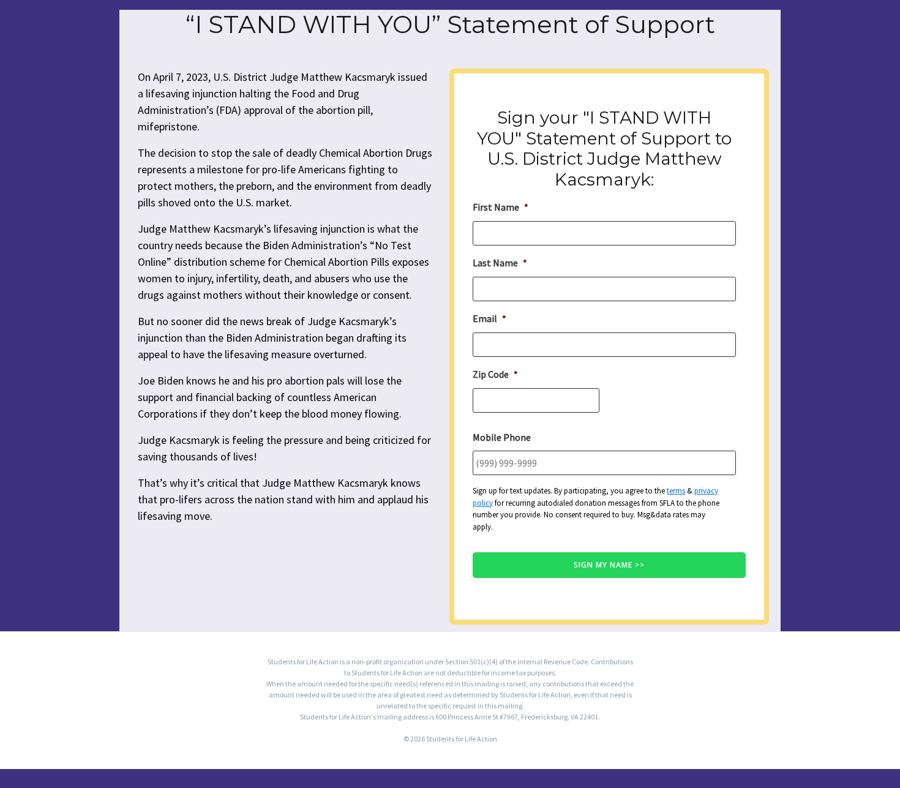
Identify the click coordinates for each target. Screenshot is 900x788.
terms (676, 491)
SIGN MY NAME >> (609, 565)
